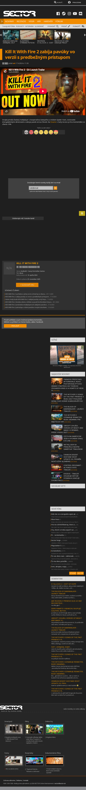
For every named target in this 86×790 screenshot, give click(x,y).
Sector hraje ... (56, 540)
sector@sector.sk (60, 783)
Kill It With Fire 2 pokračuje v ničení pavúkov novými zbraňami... (26, 307)
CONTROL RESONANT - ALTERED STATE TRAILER (73, 467)
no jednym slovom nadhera (60, 659)
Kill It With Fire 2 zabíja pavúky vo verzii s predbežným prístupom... (27, 297)
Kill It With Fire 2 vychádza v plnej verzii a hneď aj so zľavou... (25, 294)
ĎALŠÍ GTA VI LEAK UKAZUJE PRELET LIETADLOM (62, 43)
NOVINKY (9, 21)
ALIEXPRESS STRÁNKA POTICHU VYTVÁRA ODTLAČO (27, 43)
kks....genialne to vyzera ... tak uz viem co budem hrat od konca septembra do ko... (65, 677)
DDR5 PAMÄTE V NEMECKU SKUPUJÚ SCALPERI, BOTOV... (66, 609)
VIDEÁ (31, 21)
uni (14, 63)
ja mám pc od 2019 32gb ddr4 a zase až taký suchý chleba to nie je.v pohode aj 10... (66, 614)
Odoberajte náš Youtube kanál (23, 218)
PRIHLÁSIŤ (15, 326)
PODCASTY (20, 26)
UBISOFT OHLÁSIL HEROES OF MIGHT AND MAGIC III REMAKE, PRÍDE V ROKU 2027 (67, 428)
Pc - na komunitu (57, 535)
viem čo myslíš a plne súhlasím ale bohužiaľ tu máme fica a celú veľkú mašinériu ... (66, 650)
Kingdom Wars (51, 737)
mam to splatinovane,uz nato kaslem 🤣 (64, 685)
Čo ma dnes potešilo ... (59, 561)
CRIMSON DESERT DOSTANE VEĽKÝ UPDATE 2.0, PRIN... (65, 682)
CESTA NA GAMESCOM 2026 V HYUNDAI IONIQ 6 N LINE (73, 438)
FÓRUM (59, 21)
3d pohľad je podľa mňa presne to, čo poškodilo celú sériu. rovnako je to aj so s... (67, 623)
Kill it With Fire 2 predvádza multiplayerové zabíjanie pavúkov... (26, 305)
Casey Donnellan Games (36, 271)
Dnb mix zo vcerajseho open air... (63, 514)
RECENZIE (21, 21)
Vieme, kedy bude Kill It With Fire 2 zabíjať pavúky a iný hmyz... (26, 299)
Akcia (21, 273)
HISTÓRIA (11, 26)
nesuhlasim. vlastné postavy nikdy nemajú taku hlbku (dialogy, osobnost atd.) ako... (67, 643)
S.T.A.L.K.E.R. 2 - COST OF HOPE (63, 584)
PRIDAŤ (64, 26)
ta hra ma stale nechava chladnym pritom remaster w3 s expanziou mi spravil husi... (65, 633)
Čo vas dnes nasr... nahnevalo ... (63, 556)
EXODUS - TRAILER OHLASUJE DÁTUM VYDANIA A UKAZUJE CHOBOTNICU (65, 476)
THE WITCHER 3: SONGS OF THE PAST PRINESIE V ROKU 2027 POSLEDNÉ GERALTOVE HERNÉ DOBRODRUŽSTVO (67, 397)
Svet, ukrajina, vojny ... (59, 566)
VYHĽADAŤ (51, 26)
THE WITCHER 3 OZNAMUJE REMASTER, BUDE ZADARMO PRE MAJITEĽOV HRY (66, 418)
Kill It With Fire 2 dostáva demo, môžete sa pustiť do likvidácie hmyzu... (28, 302)
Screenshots (56, 551)
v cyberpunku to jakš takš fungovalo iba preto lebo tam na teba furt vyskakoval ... (66, 694)
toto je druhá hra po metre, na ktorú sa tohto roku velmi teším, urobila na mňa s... (66, 597)
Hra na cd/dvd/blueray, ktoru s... (63, 524)
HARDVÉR (48, 21)
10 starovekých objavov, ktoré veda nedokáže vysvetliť (54, 771)
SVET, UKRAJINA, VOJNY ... (61, 647)
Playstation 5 (56, 545)
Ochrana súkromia (9, 780)
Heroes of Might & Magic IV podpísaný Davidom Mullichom (67, 366)
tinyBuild (24, 271)
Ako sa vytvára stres (12, 769)
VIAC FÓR (80, 573)
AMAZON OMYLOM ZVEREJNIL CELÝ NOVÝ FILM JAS (10, 43)
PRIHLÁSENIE (77, 2)
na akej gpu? (55, 605)
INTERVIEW (29, 26)
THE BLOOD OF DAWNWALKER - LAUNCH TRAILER (74, 408)
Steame (53, 122)
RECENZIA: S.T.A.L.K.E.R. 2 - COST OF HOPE (45, 43)
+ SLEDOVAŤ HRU (27, 285)
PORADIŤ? (76, 26)
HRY (39, 21)
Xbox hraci (55, 519)
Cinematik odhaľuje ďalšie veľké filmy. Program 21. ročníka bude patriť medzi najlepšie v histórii (34, 740)
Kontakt (25, 780)
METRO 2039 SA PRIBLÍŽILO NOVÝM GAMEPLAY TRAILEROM (73, 446)
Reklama (19, 780)
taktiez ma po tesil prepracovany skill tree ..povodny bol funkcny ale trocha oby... (65, 667)
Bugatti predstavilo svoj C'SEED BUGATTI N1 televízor (13, 739)
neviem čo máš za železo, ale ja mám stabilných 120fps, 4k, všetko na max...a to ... (67, 587)
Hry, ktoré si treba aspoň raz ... (63, 530)
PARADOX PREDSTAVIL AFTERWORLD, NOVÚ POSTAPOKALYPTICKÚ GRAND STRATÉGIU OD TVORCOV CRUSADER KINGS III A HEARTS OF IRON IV (67, 385)
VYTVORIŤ (73, 573)
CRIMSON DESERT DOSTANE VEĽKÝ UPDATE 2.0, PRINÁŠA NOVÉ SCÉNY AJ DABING (66, 458)
